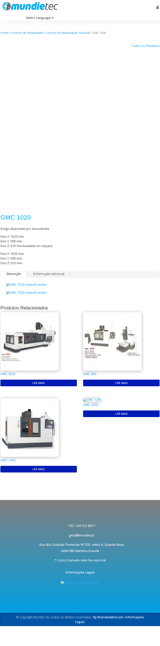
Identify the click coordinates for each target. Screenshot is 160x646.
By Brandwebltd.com (108, 617)
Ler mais (38, 383)
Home (4, 33)
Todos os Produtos (145, 46)
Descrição (13, 274)
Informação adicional (48, 274)
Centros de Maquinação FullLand (68, 33)
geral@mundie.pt (80, 535)
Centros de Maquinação (27, 33)
